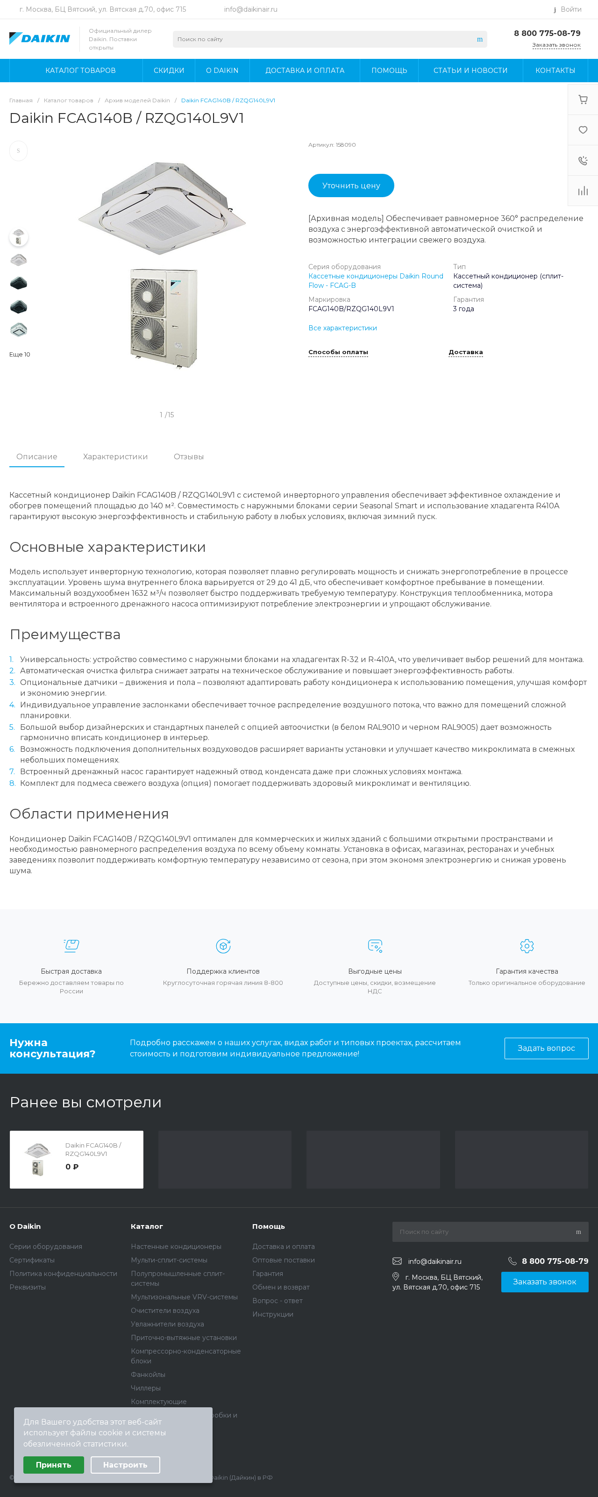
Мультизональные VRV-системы (184, 1297)
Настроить (125, 1465)
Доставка (465, 352)
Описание (36, 456)
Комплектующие (159, 1401)
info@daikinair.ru (251, 9)
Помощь (268, 1226)
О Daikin (25, 1226)
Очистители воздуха (165, 1310)
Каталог (147, 1226)
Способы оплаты (338, 352)
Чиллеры (146, 1388)
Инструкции (272, 1314)
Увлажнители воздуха (167, 1324)
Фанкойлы (148, 1374)
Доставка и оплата (283, 1246)
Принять (53, 1465)
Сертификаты (32, 1260)
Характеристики (115, 456)
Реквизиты (27, 1287)
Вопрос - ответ (277, 1301)
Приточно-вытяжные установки (184, 1337)
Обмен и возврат (281, 1287)
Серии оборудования (45, 1246)
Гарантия (267, 1273)
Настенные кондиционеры (176, 1246)
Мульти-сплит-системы (169, 1260)
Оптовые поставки (283, 1260)
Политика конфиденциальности (63, 1273)
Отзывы (189, 456)
